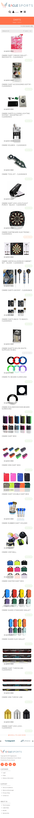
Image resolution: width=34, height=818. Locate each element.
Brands (4, 810)
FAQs (4, 775)
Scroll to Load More (17, 735)
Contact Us (5, 795)
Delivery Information (8, 778)
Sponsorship (6, 813)
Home (14, 22)
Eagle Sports (13, 756)
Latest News (6, 807)
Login (4, 772)
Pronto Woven (17, 758)
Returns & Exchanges (8, 790)
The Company (6, 805)
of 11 (26, 31)
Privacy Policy (6, 793)
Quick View (9, 51)
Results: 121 (6, 31)
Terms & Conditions (8, 787)
